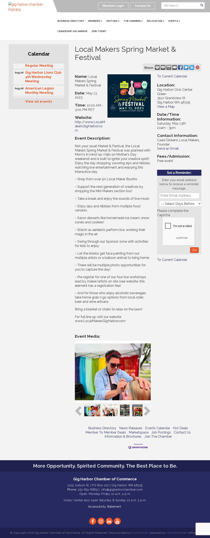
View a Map (166, 107)
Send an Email (168, 148)
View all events (38, 101)
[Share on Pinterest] (197, 67)
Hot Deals (180, 428)
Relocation (154, 21)
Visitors (112, 21)
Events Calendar (157, 428)
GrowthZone (139, 532)
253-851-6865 (88, 489)
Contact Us (182, 432)
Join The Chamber (158, 436)
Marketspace (138, 432)
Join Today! (98, 31)
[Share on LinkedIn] (191, 67)
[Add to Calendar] (168, 67)
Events (173, 21)
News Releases (130, 428)
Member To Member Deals (106, 432)
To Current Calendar (172, 76)
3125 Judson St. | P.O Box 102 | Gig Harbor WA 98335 (105, 485)
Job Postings (161, 432)
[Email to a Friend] (163, 67)
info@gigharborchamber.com (122, 489)
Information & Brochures (123, 436)
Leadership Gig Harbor (72, 31)
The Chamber (132, 21)
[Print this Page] (157, 67)
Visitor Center (73, 500)
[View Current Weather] (174, 67)
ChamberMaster (176, 532)
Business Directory (70, 21)
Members (94, 21)
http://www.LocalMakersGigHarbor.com (90, 126)
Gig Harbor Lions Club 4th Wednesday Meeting (43, 75)
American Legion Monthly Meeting (39, 89)
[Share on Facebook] (180, 67)
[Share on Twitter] (186, 67)
